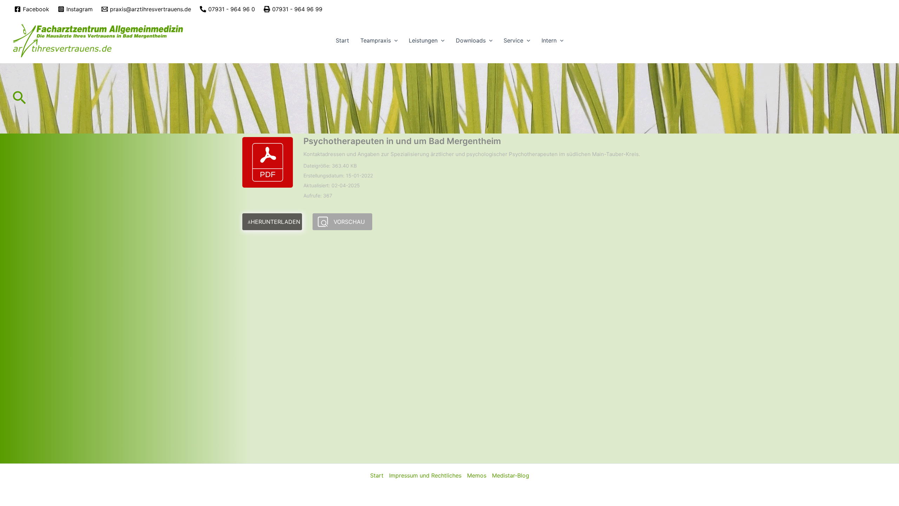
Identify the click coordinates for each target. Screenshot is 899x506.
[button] (394, 40)
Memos (476, 475)
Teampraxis (375, 40)
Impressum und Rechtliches (425, 475)
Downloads (471, 40)
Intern (549, 40)
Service (513, 40)
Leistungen (423, 40)
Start (342, 40)
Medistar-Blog (510, 475)
